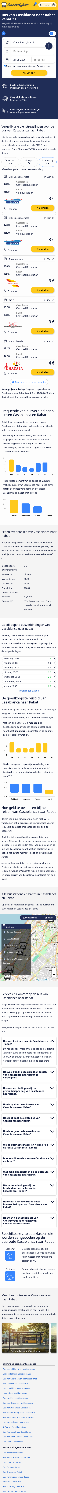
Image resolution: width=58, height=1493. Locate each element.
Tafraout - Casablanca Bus (14, 1429)
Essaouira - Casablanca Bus (15, 1396)
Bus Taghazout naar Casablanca (17, 1434)
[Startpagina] (16, 4)
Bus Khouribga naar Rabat (14, 1489)
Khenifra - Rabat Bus (12, 1484)
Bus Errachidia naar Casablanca (16, 1391)
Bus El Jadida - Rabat (12, 1465)
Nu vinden (42, 207)
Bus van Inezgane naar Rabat (16, 1479)
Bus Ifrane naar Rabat (12, 1474)
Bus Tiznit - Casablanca (13, 1444)
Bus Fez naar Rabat (11, 1470)
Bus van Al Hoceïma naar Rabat (16, 1460)
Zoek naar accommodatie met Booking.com (28, 66)
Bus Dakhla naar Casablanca (15, 1386)
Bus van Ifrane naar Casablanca (16, 1410)
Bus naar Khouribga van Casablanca (19, 1415)
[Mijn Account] (34, 4)
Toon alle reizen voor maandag (30, 382)
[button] (7, 979)
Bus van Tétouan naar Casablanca (18, 1439)
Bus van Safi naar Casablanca (16, 1425)
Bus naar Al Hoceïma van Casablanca (19, 1372)
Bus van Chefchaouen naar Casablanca (20, 1381)
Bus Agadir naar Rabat (13, 1455)
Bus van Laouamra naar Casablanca (18, 1420)
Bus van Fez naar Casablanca (15, 1400)
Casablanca (31, 920)
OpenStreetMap (42, 982)
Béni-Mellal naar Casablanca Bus (17, 1376)
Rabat (50, 920)
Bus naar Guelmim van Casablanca (18, 1405)
